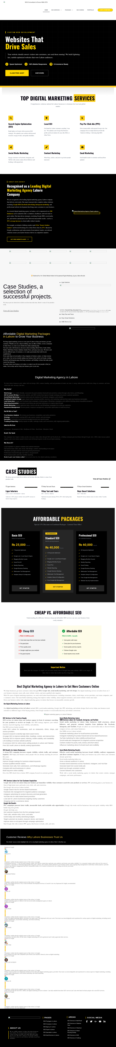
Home (46, 10)
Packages (68, 10)
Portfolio (90, 10)
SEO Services (55, 10)
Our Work (39, 74)
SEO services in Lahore (11, 720)
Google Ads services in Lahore (14, 783)
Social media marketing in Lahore (72, 722)
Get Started (24, 588)
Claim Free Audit (17, 74)
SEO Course (80, 10)
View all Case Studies (100, 479)
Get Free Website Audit (19, 239)
